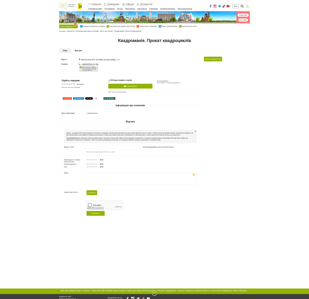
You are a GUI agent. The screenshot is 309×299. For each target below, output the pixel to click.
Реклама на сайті (95, 9)
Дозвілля (146, 4)
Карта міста (142, 9)
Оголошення (110, 9)
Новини (96, 4)
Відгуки (78, 50)
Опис (65, 50)
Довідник (113, 4)
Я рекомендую (131, 86)
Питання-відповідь (167, 9)
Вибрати (93, 193)
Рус (235, 6)
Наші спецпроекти (185, 9)
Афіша (130, 4)
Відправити (95, 213)
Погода (120, 9)
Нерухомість (130, 9)
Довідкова (153, 9)
